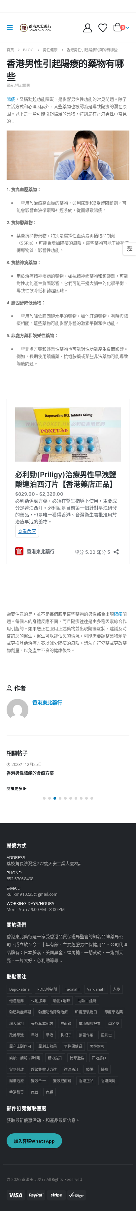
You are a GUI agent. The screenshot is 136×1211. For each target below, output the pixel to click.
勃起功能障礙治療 (53, 1011)
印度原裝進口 (86, 1011)
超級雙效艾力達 (43, 1069)
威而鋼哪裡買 (90, 1023)
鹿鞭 (49, 1092)
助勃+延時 (61, 1000)
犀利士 (106, 1035)
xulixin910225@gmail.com (32, 894)
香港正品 (86, 1080)
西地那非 (99, 1057)
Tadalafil (72, 989)
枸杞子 (66, 1035)
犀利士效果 (47, 1046)
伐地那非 (38, 1000)
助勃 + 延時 (87, 1000)
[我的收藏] (102, 27)
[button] (12, 27)
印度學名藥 (113, 1011)
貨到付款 (16, 1069)
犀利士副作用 (20, 1046)
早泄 (34, 1035)
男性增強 (97, 1046)
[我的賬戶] (88, 27)
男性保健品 (73, 1046)
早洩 (49, 1035)
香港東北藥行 (47, 702)
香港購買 (16, 1092)
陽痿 (11, 99)
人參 (116, 989)
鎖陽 (89, 1069)
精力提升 (55, 1057)
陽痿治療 (16, 1080)
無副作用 (86, 1035)
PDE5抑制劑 (47, 989)
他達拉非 (16, 1000)
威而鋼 (65, 1023)
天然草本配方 (42, 1023)
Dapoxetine (19, 989)
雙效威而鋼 (62, 1080)
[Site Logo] (35, 28)
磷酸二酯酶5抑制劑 (25, 1057)
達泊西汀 (71, 1069)
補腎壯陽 (77, 1057)
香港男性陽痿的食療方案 (30, 773)
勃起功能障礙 (20, 1011)
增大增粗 (16, 1023)
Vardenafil (96, 989)
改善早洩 (16, 1035)
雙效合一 (38, 1080)
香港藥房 (108, 1080)
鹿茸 (34, 1092)
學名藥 (113, 1023)
